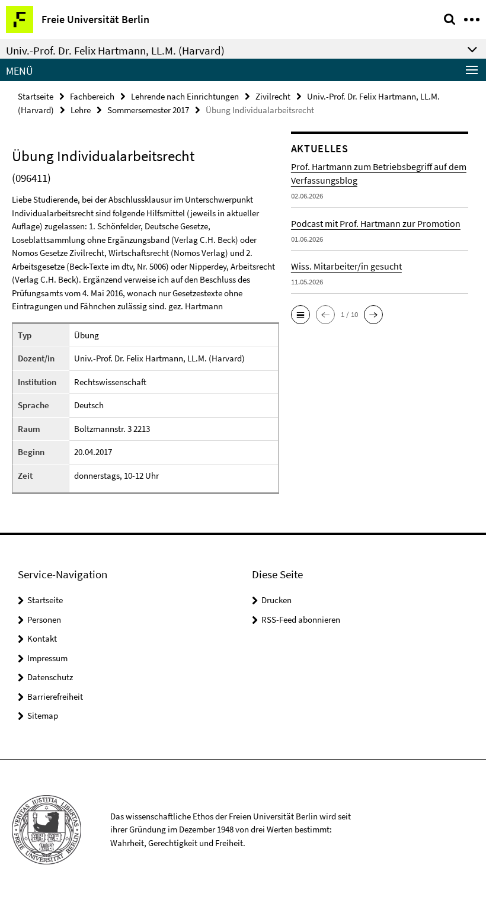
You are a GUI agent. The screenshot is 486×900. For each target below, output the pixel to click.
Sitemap (42, 715)
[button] (300, 314)
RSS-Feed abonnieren (300, 619)
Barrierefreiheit (55, 696)
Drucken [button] (276, 600)
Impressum (47, 658)
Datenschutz (50, 677)
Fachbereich (92, 96)
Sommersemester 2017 (148, 110)
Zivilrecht (272, 96)
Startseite (35, 96)
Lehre (81, 110)
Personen (44, 619)
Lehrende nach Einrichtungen (185, 96)
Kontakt (42, 638)
